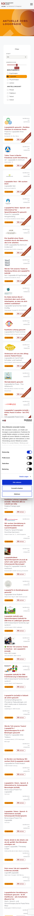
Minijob (11, 90)
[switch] (29, 457)
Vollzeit (11, 100)
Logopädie (12, 76)
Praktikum (12, 93)
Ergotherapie (13, 73)
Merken (21, 139)
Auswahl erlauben (17, 488)
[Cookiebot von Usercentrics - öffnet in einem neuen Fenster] (24, 420)
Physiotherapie (14, 79)
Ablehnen (17, 494)
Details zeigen (23, 476)
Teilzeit (11, 96)
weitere (11, 83)
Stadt (8, 53)
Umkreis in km (11, 62)
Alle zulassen (17, 482)
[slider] (17, 65)
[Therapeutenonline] (11, 4)
